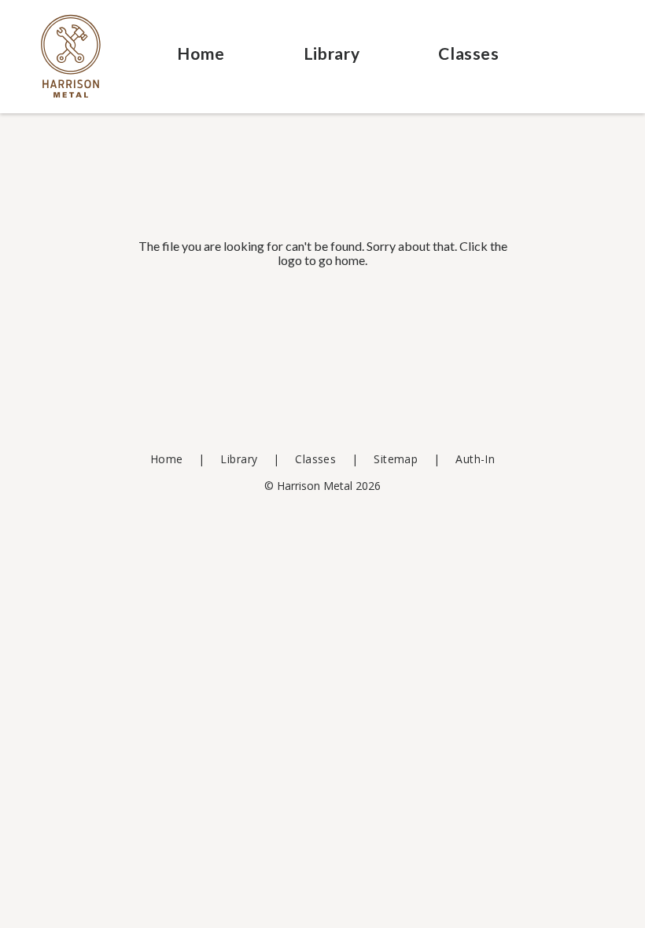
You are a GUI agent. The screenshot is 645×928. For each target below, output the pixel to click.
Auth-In (475, 458)
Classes (468, 53)
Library (331, 53)
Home (201, 53)
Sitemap (396, 458)
